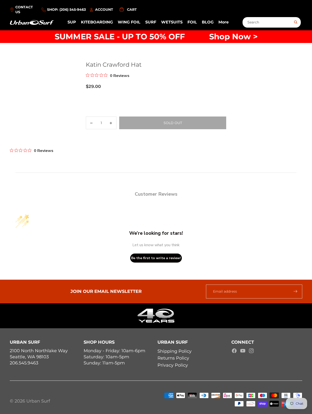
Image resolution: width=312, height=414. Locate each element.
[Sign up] (295, 291)
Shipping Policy (174, 351)
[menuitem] (223, 22)
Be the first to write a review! (156, 258)
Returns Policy (173, 358)
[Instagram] (251, 351)
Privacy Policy (172, 365)
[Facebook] (234, 351)
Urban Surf (38, 401)
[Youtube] (243, 351)
